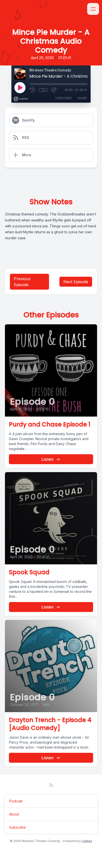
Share (82, 98)
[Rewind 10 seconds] (32, 90)
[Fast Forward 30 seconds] (54, 90)
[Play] (19, 87)
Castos (87, 841)
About (14, 814)
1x (43, 90)
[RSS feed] (51, 785)
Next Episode (75, 281)
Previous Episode (22, 281)
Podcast (16, 801)
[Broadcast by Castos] (20, 98)
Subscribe (63, 98)
